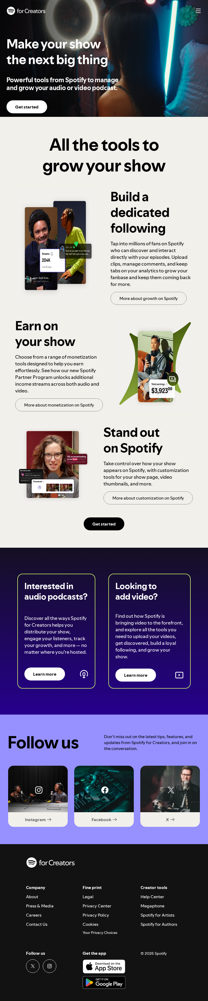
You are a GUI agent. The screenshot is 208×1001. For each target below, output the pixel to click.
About (32, 897)
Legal (88, 897)
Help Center (152, 897)
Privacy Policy (96, 915)
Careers (33, 915)
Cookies (90, 924)
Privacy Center (97, 906)
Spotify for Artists (157, 915)
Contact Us (36, 924)
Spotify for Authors (159, 924)
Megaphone (152, 906)
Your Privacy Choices (100, 932)
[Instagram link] (49, 966)
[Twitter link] (33, 966)
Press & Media (40, 906)
